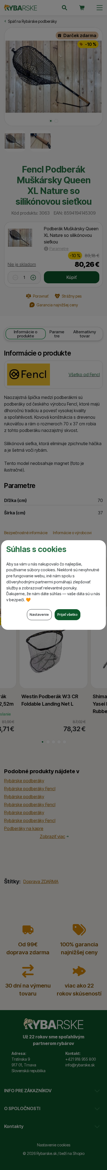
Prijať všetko (67, 614)
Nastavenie (39, 614)
